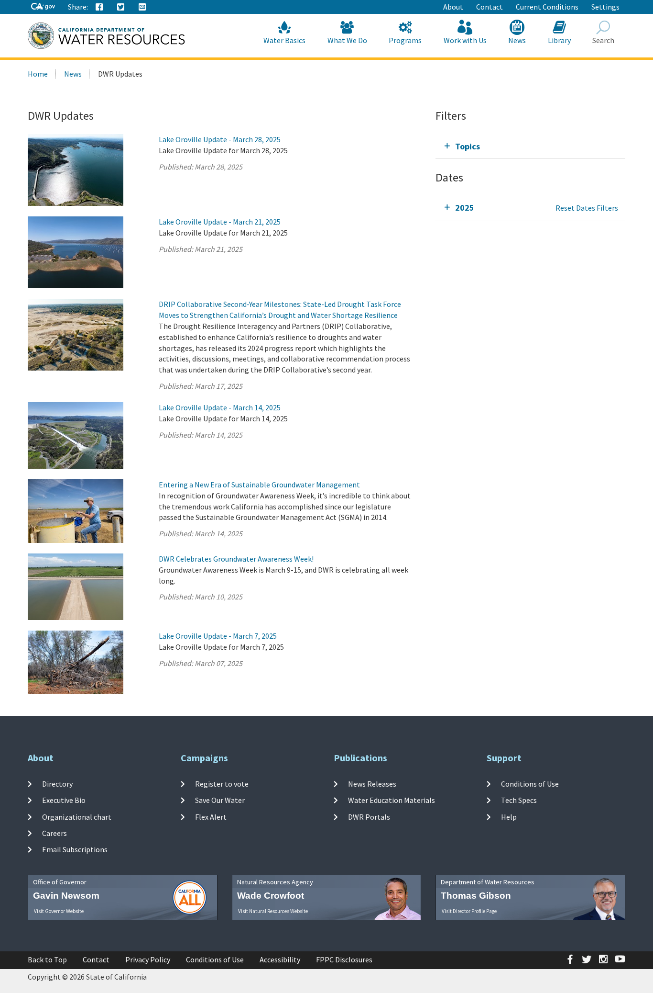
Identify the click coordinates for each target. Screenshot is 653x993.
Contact (489, 6)
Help (509, 817)
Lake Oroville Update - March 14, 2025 (220, 407)
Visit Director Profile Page (469, 911)
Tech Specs (519, 800)
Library (559, 40)
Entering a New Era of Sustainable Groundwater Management (259, 484)
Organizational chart (76, 817)
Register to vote (222, 784)
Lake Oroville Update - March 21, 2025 (220, 221)
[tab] (530, 146)
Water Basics (284, 40)
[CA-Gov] (43, 7)
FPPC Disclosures (344, 959)
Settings (605, 6)
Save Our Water (220, 800)
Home (38, 74)
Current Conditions (547, 6)
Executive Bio (64, 800)
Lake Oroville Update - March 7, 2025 (218, 636)
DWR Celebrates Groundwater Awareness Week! (236, 559)
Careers (54, 833)
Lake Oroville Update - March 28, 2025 (220, 139)
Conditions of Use (530, 784)
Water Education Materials (391, 800)
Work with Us (465, 40)
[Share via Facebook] (99, 7)
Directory (57, 784)
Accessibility (280, 959)
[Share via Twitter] (121, 7)
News (517, 40)
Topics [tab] (467, 146)
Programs (405, 40)
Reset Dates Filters (586, 208)
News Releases (372, 784)
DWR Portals (369, 817)
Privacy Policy (147, 959)
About (453, 6)
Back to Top (47, 959)
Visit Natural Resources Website (273, 911)
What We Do (347, 40)
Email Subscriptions (75, 849)
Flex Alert (211, 817)
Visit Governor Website (59, 911)
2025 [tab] (464, 207)
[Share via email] (142, 7)
